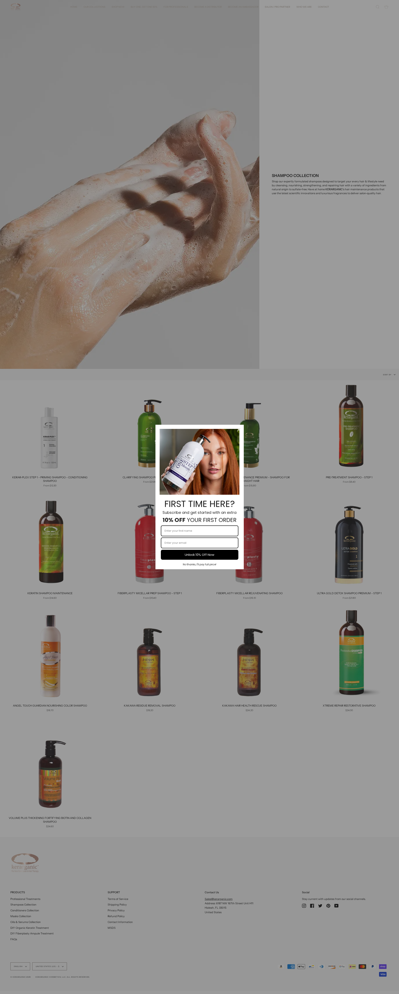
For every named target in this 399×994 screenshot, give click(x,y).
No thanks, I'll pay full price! (199, 564)
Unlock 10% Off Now (199, 554)
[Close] (239, 430)
